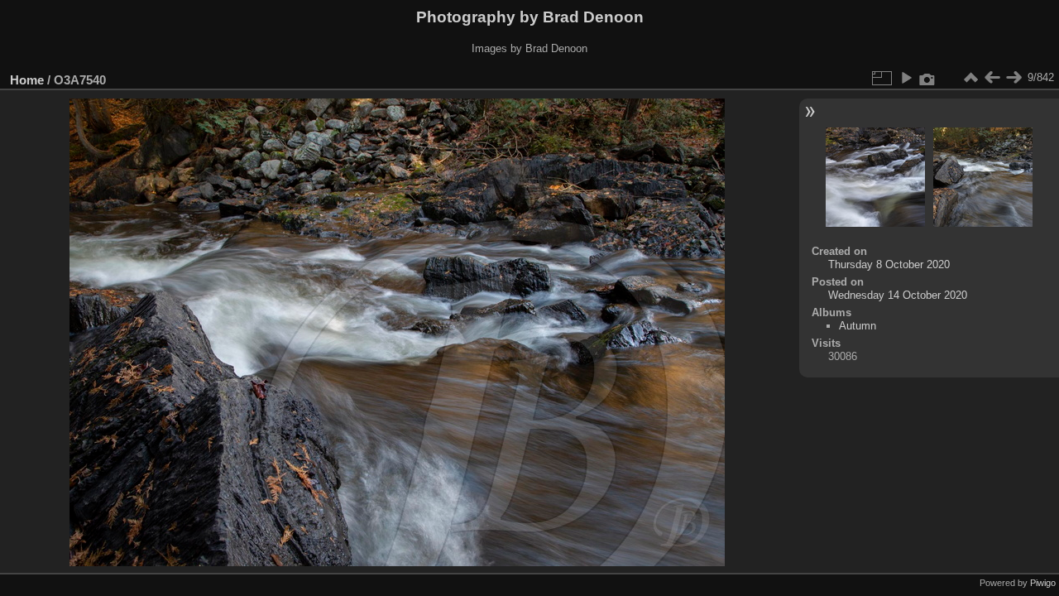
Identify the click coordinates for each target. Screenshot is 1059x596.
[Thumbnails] (970, 78)
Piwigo (1043, 583)
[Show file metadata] (927, 78)
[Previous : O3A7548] (992, 78)
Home (27, 80)
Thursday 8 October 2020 (889, 264)
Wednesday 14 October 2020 (897, 295)
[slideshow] (906, 78)
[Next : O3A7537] (1013, 78)
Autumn (857, 326)
